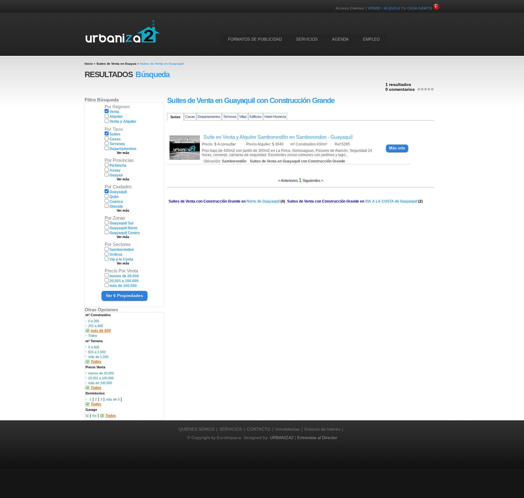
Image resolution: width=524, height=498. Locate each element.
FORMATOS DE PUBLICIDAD (255, 39)
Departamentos (209, 116)
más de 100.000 (100, 383)
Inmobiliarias (287, 429)
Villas (243, 116)
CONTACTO (258, 429)
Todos (92, 335)
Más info (397, 148)
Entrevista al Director (317, 437)
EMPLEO (371, 39)
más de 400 (101, 331)
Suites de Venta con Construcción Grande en (224, 201)
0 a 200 (93, 321)
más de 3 (112, 399)
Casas (190, 116)
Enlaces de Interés (322, 429)
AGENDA (340, 39)
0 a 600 (93, 347)
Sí (87, 416)
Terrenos (230, 116)
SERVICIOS (307, 39)
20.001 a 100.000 (101, 378)
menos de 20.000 (101, 373)
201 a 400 (95, 326)
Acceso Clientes (350, 8)
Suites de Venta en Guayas (116, 63)
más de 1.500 (98, 357)
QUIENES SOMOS (196, 429)
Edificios (256, 116)
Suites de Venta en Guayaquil (162, 63)
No (94, 416)
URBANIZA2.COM (122, 33)
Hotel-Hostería (275, 116)
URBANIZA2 (282, 437)
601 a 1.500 (97, 352)
